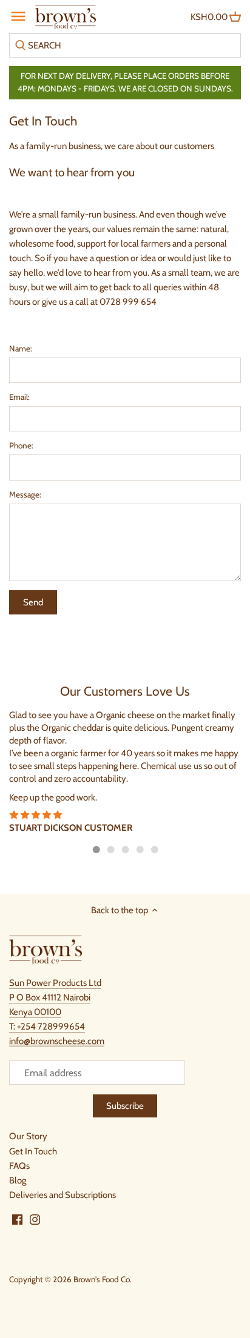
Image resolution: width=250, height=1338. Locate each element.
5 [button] (154, 850)
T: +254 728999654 (47, 1026)
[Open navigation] (18, 16)
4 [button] (139, 850)
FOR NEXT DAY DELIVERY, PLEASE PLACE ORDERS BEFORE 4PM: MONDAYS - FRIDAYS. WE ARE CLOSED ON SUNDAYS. (125, 82)
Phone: (21, 445)
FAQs (19, 1165)
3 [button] (125, 850)
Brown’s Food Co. (102, 1279)
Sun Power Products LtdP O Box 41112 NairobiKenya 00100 (55, 997)
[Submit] (20, 46)
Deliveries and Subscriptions (62, 1195)
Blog (17, 1180)
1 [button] (96, 850)
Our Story (28, 1136)
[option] (125, 771)
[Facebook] (17, 1219)
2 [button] (110, 850)
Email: (19, 397)
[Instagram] (35, 1219)
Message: (25, 494)
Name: (20, 348)
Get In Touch (33, 1151)
